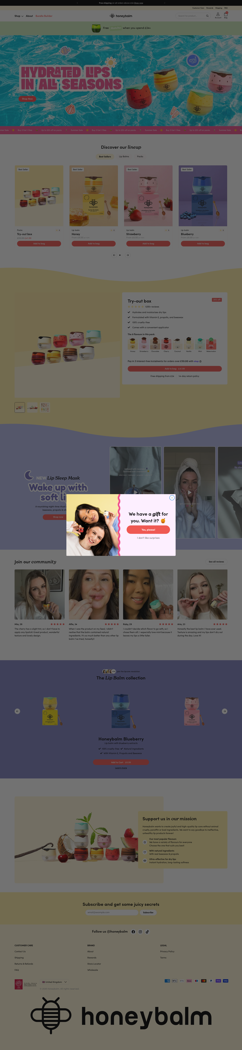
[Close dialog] (172, 497)
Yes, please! (148, 529)
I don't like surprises (148, 537)
